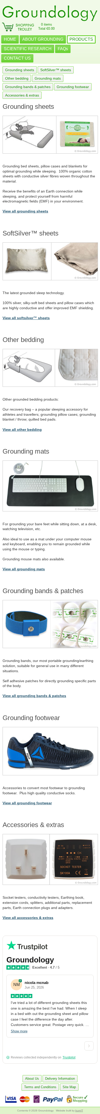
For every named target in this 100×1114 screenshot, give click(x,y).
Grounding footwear (73, 87)
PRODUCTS (81, 39)
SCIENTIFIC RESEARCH (28, 49)
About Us (32, 1078)
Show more (19, 1031)
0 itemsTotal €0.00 (46, 26)
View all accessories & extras (28, 918)
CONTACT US (17, 58)
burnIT (79, 1110)
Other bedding (16, 78)
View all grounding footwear (27, 803)
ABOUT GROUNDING (42, 39)
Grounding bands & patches (28, 87)
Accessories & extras (22, 95)
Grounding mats (48, 78)
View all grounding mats (24, 569)
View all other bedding (22, 429)
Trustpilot (69, 1057)
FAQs (63, 49)
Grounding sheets (19, 70)
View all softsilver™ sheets (26, 318)
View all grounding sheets (25, 211)
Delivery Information (60, 1078)
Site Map (69, 1087)
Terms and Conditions (40, 1087)
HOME (10, 39)
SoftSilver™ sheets (55, 70)
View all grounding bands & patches (34, 696)
